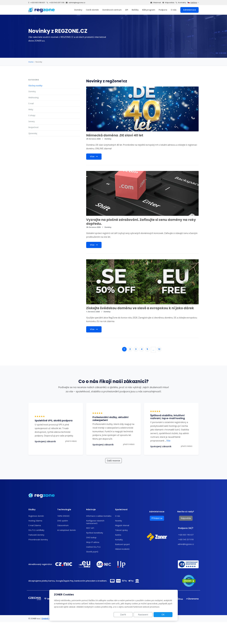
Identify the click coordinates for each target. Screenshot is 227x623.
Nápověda (169, 3)
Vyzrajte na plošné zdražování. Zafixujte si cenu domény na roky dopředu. (141, 221)
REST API (90, 528)
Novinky (118, 520)
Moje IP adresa (92, 542)
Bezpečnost (33, 127)
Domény (78, 10)
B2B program (148, 10)
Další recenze (113, 460)
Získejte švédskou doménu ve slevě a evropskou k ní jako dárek (140, 308)
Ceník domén (92, 10)
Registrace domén (36, 516)
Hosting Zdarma (35, 520)
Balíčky (135, 10)
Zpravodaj (32, 133)
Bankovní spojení (122, 544)
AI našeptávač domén (66, 530)
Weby (30, 109)
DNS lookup (91, 537)
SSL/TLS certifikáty (36, 530)
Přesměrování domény (38, 539)
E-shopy (31, 115)
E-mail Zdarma (34, 525)
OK (163, 614)
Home (30, 62)
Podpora (163, 10)
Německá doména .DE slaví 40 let (114, 135)
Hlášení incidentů (122, 549)
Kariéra (118, 535)
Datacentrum (63, 525)
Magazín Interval (122, 525)
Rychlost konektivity (94, 532)
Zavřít (123, 614)
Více (92, 156)
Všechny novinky (35, 85)
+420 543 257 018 (56, 3)
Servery (31, 121)
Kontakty (182, 3)
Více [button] (167, 440)
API (126, 10)
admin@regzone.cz (77, 3)
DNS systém (62, 520)
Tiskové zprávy (121, 530)
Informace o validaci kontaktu (98, 516)
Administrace (189, 10)
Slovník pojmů (92, 551)
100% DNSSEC (63, 516)
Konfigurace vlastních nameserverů (95, 522)
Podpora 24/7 (185, 528)
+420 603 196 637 (37, 3)
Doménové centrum (112, 10)
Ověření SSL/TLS (93, 547)
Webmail (157, 3)
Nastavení (143, 614)
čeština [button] (193, 3)
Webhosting (33, 97)
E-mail (31, 103)
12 (159, 349)
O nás (173, 10)
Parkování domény (36, 535)
